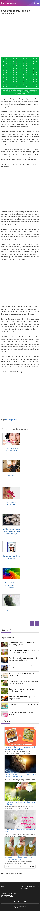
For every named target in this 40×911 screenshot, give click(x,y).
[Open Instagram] (21, 901)
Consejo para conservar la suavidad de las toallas (23, 713)
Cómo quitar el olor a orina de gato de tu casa (24, 705)
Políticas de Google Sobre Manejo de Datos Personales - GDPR (9, 895)
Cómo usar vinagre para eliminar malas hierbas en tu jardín (23, 682)
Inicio (19, 866)
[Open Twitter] (18, 901)
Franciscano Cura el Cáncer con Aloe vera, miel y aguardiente (22, 644)
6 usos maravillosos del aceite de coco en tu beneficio (23, 675)
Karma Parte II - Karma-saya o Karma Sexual (22, 667)
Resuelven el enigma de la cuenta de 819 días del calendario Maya (23, 659)
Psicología (9, 420)
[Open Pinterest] (25, 901)
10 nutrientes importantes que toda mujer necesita (22, 698)
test (15, 420)
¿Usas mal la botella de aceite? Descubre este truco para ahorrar (24, 651)
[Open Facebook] (15, 901)
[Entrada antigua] (32, 623)
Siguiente (32, 866)
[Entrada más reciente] (37, 623)
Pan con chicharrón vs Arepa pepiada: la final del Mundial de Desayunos (20, 748)
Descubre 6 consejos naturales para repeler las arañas (22, 690)
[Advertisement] (20, 36)
